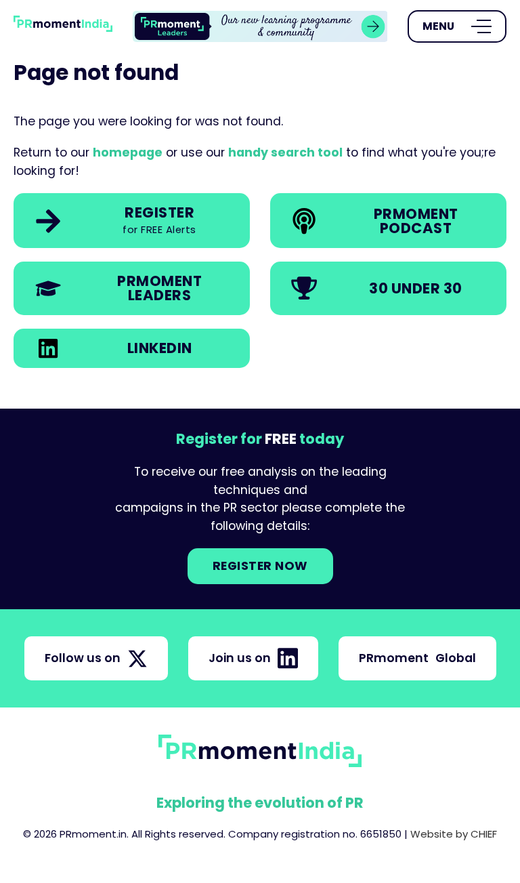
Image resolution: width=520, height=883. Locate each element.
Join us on (240, 658)
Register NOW (260, 566)
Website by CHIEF (453, 834)
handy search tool (285, 152)
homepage (127, 152)
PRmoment (417, 658)
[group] (260, 27)
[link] (260, 27)
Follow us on (83, 658)
